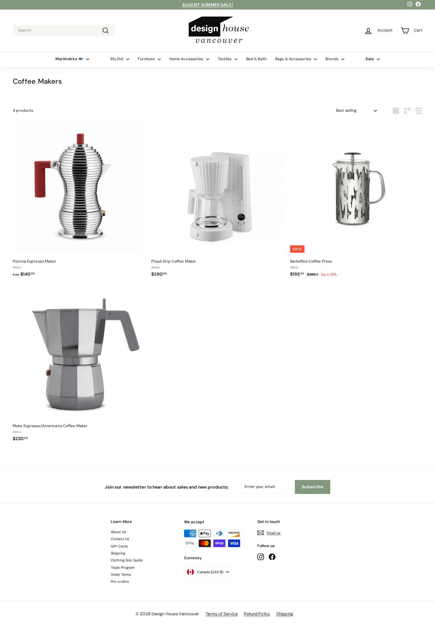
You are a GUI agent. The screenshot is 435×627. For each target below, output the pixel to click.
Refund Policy (257, 613)
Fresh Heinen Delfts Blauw (208, 5)
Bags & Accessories (293, 58)
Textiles (225, 58)
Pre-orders (120, 581)
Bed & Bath (256, 58)
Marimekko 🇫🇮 (69, 58)
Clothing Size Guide (127, 560)
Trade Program (123, 567)
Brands (332, 58)
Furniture (147, 58)
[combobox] (64, 30)
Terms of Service (222, 613)
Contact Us (120, 539)
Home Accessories (186, 58)
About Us (118, 532)
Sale (370, 58)
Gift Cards (119, 546)
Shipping (118, 553)
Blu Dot (118, 58)
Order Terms (121, 574)
